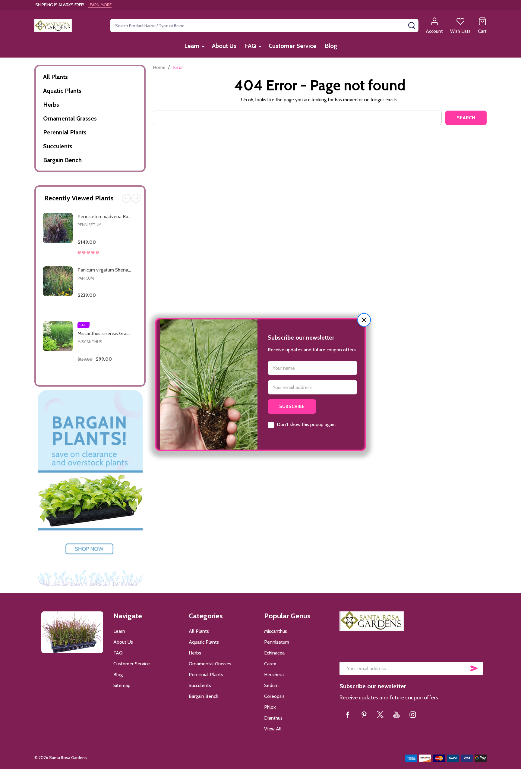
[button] (364, 320)
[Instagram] (413, 714)
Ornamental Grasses (70, 118)
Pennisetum (89, 224)
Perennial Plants (65, 132)
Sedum (271, 685)
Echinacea (274, 653)
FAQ (250, 45)
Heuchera (274, 674)
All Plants (55, 76)
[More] (203, 46)
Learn (191, 45)
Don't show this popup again (306, 424)
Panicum (85, 278)
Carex (270, 664)
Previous (126, 198)
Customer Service (292, 45)
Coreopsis (274, 696)
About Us (224, 45)
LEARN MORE (100, 5)
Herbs (51, 104)
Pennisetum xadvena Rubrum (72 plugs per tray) (127, 216)
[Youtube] (396, 714)
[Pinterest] (364, 714)
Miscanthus (89, 341)
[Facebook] (347, 714)
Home (159, 67)
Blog (331, 45)
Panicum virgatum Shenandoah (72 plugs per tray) (128, 270)
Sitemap (122, 685)
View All (273, 729)
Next (136, 198)
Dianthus (273, 718)
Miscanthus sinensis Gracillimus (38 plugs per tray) (128, 333)
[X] (380, 714)
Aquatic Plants (62, 90)
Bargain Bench (62, 160)
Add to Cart (117, 260)
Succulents (57, 146)
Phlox (270, 707)
